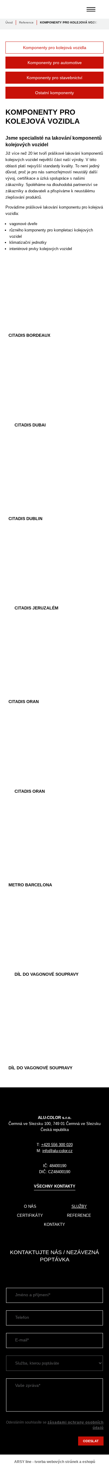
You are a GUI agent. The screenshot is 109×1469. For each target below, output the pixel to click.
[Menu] (91, 9)
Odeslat (91, 1441)
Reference (26, 22)
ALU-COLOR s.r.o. (26, 9)
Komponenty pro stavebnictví (54, 77)
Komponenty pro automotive (55, 62)
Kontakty (54, 1224)
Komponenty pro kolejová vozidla (54, 47)
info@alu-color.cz (57, 1150)
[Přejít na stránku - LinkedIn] (10, 1272)
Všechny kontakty (54, 1186)
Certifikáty (30, 1215)
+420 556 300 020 (57, 1144)
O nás (30, 1206)
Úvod (9, 22)
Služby (79, 1206)
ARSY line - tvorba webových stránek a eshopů (54, 1462)
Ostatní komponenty (54, 92)
